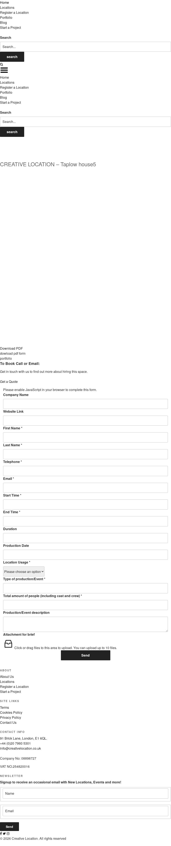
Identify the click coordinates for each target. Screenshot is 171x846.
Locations (7, 7)
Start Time (12, 495)
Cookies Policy (11, 712)
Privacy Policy (10, 717)
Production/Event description (26, 612)
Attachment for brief (19, 634)
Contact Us (8, 722)
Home (4, 2)
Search (5, 37)
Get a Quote (9, 381)
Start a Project (10, 27)
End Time (11, 511)
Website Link (13, 411)
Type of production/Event (24, 578)
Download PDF (11, 348)
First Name (12, 428)
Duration (10, 528)
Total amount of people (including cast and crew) (42, 595)
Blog (3, 22)
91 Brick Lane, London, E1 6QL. (23, 738)
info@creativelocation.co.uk (20, 748)
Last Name (12, 445)
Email (8, 478)
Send (85, 655)
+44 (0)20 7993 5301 (15, 743)
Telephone (12, 461)
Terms (4, 707)
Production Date (16, 545)
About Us (7, 676)
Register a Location (14, 12)
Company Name (16, 394)
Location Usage (16, 562)
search (12, 56)
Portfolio (6, 17)
